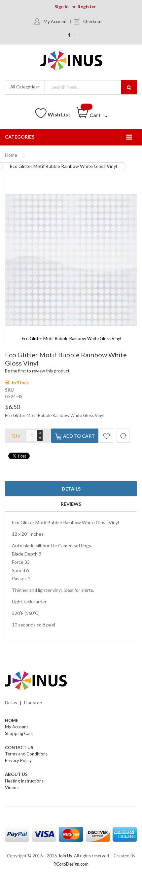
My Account (55, 21)
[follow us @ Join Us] (69, 34)
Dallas (11, 702)
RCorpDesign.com (71, 864)
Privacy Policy (18, 760)
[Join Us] (71, 62)
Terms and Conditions (26, 753)
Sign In (61, 6)
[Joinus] (71, 680)
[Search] (129, 87)
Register (87, 6)
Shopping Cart (19, 733)
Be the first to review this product (37, 370)
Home (11, 155)
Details (71, 489)
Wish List (59, 114)
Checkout (92, 21)
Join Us (65, 855)
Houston (33, 702)
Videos (11, 787)
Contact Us (19, 747)
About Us (16, 774)
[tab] (71, 488)
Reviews (71, 504)
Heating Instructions (24, 780)
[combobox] (91, 87)
